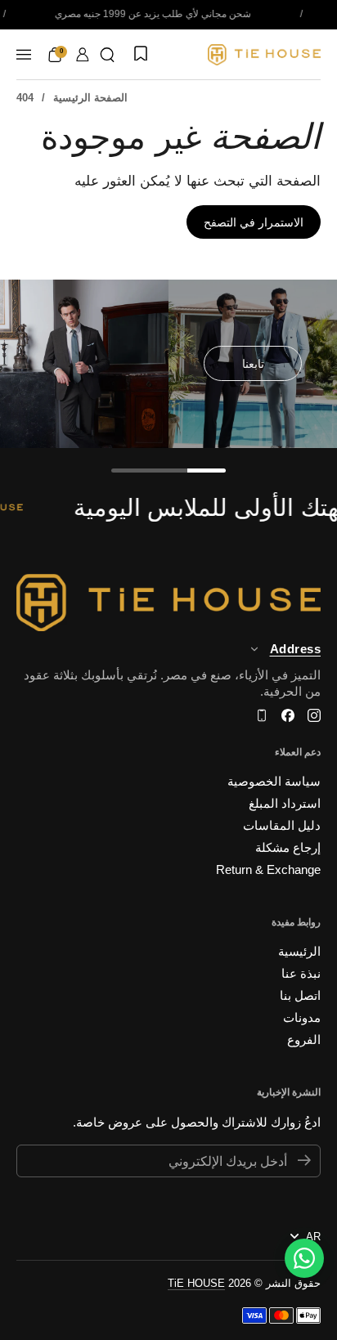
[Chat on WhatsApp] (304, 1258)
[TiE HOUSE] (264, 54)
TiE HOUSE (196, 1283)
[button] (107, 54)
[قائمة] (23, 54)
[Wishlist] (139, 54)
